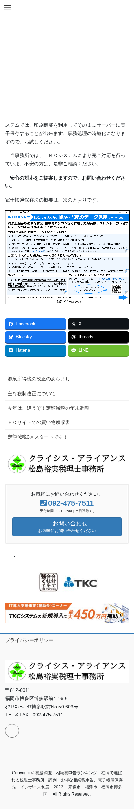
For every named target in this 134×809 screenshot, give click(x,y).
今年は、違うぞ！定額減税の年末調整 (48, 408)
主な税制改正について (32, 393)
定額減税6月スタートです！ (38, 437)
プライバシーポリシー (29, 640)
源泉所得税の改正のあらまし (39, 378)
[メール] (12, 731)
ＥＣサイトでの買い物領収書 (39, 422)
